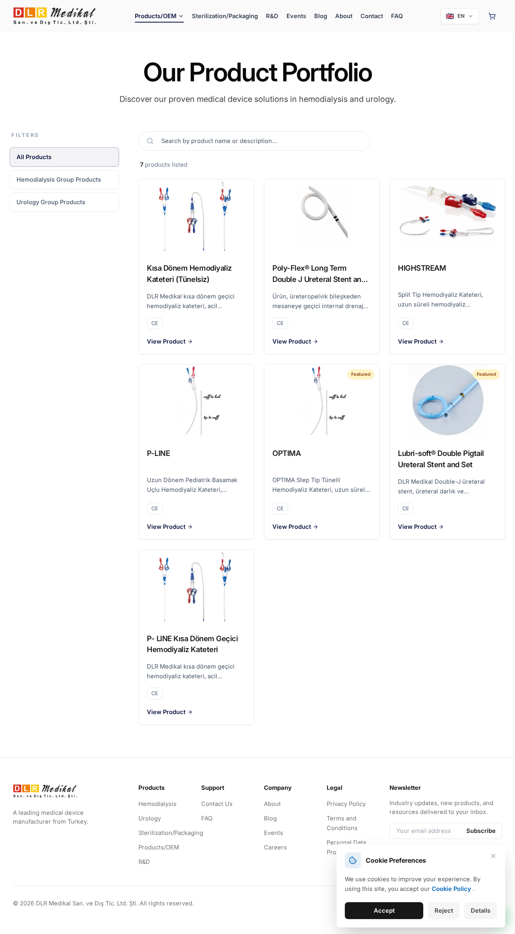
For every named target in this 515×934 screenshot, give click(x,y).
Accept (384, 910)
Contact (371, 16)
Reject (444, 910)
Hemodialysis (157, 804)
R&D (272, 16)
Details (480, 910)
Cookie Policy (451, 889)
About (343, 16)
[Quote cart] (492, 16)
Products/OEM (158, 847)
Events (296, 16)
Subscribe (481, 831)
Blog (320, 16)
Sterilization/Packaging (225, 16)
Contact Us (217, 804)
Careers (275, 847)
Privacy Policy (346, 804)
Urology (149, 818)
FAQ (397, 16)
